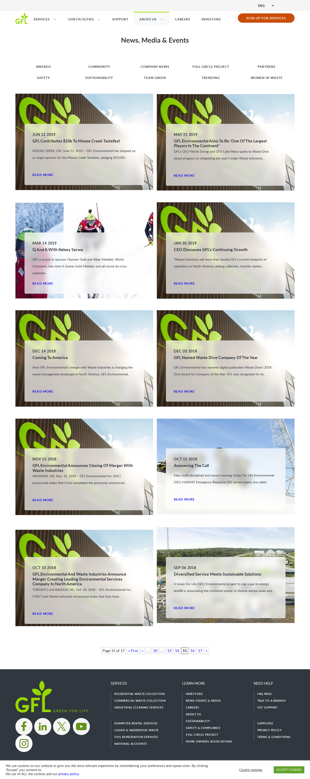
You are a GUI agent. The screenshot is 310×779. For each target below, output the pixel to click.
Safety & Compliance (203, 728)
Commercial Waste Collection (140, 701)
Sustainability (198, 721)
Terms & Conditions (274, 737)
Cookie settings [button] (250, 770)
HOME (21, 18)
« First (133, 650)
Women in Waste (267, 78)
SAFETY (43, 78)
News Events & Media (203, 701)
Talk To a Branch (271, 701)
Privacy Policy (269, 730)
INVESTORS (211, 19)
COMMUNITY (99, 66)
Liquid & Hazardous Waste (136, 730)
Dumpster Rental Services (136, 723)
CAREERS (182, 19)
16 (192, 650)
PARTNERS (267, 66)
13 (169, 650)
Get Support (267, 707)
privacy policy (68, 774)
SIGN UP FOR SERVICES (266, 18)
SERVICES (42, 19)
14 (177, 650)
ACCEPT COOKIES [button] (289, 770)
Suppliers (265, 723)
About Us (193, 714)
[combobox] (266, 5)
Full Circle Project (210, 66)
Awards (43, 66)
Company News (155, 66)
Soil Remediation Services (136, 737)
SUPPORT (120, 19)
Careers (192, 707)
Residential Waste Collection (139, 694)
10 (155, 650)
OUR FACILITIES (81, 19)
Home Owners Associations (209, 741)
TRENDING (211, 78)
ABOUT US (148, 19)
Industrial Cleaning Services (139, 707)
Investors (194, 694)
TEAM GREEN (155, 78)
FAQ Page (264, 694)
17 (200, 650)
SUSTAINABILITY (99, 78)
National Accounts (130, 744)
